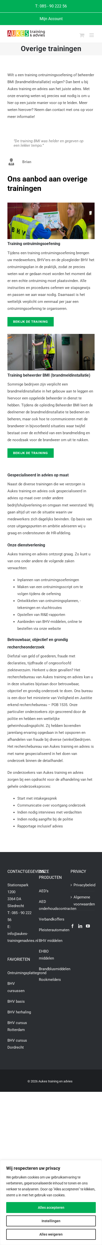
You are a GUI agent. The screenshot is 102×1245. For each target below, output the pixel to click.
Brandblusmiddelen (54, 969)
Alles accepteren (51, 1207)
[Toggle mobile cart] (81, 35)
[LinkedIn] (80, 926)
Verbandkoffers (51, 919)
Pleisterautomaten (54, 930)
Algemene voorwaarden (83, 900)
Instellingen (51, 1221)
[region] (51, 1202)
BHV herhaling (19, 1012)
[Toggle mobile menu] (92, 35)
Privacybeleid (83, 885)
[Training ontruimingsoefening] (51, 204)
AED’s (44, 891)
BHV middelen (50, 940)
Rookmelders (50, 979)
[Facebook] (73, 926)
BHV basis (16, 1001)
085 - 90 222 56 (53, 6)
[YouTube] (88, 926)
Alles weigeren (51, 1234)
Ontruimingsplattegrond (26, 973)
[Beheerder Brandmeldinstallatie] (51, 335)
